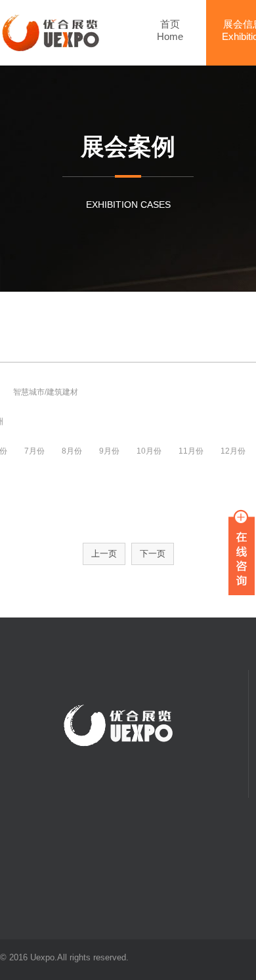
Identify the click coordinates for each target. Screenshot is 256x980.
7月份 (34, 451)
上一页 (104, 554)
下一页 (152, 554)
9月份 (109, 451)
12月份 (233, 451)
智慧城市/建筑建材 (45, 392)
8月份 (72, 451)
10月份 (149, 451)
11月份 (191, 451)
